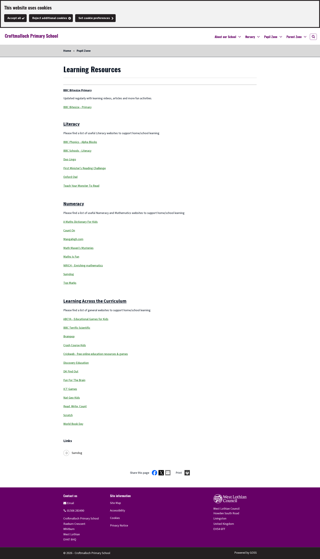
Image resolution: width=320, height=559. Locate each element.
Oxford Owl (70, 177)
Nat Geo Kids (71, 398)
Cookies (115, 518)
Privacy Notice (119, 525)
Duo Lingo (69, 159)
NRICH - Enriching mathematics (83, 265)
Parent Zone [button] (294, 37)
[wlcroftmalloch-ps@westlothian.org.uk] (68, 503)
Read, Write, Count (75, 406)
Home (67, 51)
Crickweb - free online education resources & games (95, 354)
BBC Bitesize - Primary (77, 107)
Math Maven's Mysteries (78, 248)
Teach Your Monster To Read (81, 186)
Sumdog (68, 274)
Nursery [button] (250, 37)
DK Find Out (70, 371)
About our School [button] (225, 37)
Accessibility (117, 510)
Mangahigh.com (73, 239)
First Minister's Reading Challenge (84, 168)
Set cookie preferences (94, 18)
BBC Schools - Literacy (77, 151)
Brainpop (68, 336)
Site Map (115, 503)
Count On (69, 230)
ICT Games (70, 389)
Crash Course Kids (74, 345)
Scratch (68, 415)
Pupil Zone (84, 51)
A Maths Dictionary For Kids (80, 222)
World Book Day (73, 424)
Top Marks (69, 283)
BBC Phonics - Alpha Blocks (80, 142)
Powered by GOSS (245, 553)
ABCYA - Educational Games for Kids (85, 319)
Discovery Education (76, 363)
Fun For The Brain (74, 380)
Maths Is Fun (71, 257)
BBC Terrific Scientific (76, 328)
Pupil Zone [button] (270, 37)
